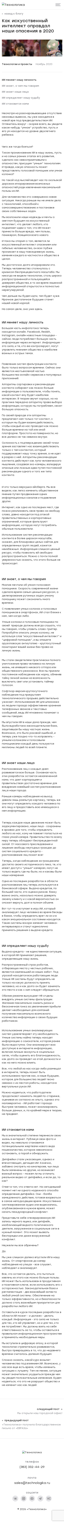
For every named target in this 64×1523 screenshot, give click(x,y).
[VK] (15, 1499)
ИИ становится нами (15, 103)
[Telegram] (40, 1499)
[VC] (49, 1499)
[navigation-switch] (58, 5)
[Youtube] (32, 1499)
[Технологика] (13, 4)
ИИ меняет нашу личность (19, 79)
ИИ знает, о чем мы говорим (20, 85)
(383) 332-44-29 (32, 1467)
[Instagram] (24, 1499)
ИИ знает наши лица (15, 91)
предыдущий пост (16, 1420)
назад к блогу (13, 13)
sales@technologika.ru (32, 1483)
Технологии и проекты (17, 64)
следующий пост (48, 1409)
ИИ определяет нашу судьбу (21, 97)
